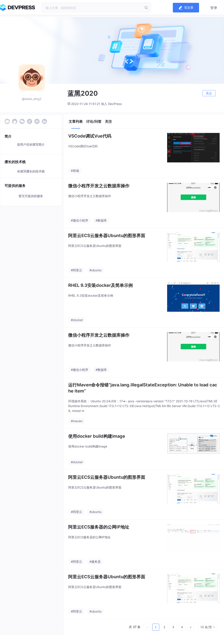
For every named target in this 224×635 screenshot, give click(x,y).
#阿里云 (76, 270)
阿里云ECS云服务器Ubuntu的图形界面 (106, 235)
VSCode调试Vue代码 (89, 136)
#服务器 (95, 561)
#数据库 (101, 220)
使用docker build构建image (96, 436)
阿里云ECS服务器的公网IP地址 (98, 527)
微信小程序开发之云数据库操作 (99, 185)
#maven (76, 421)
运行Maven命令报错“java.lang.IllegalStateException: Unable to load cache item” (142, 388)
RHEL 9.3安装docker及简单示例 (100, 285)
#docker (77, 320)
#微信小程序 (79, 220)
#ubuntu (95, 270)
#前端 (75, 170)
